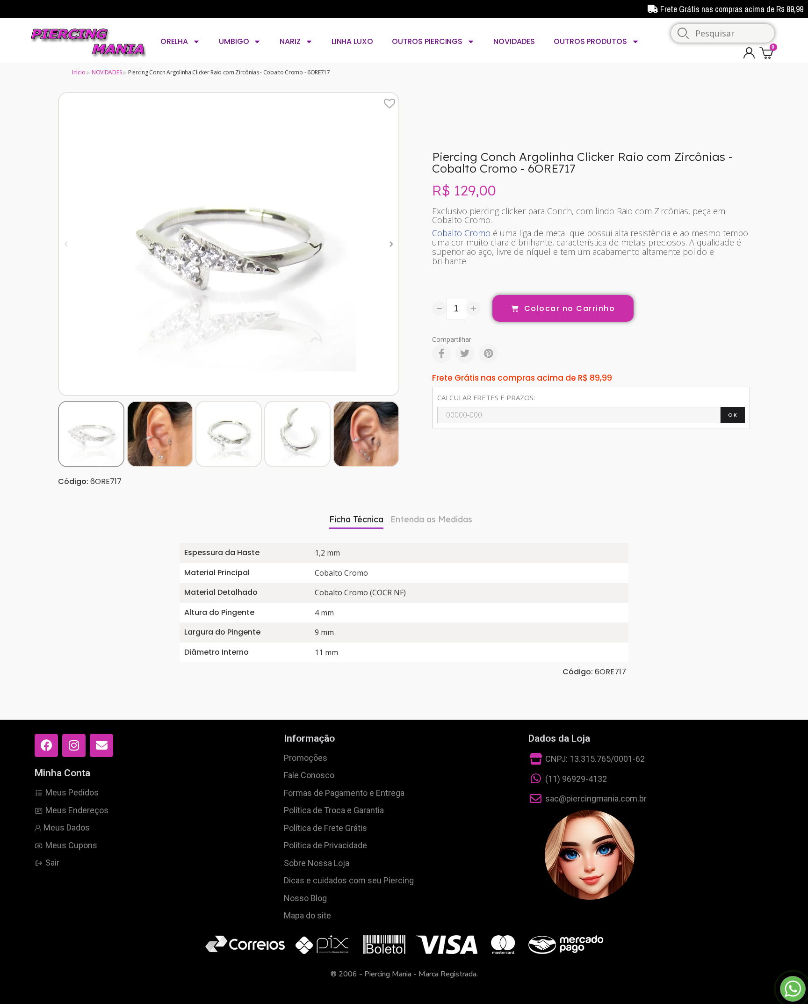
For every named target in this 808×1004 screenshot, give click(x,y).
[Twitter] (464, 353)
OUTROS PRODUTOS (590, 41)
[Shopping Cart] (768, 52)
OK (732, 415)
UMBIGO (234, 41)
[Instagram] (74, 745)
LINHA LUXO (352, 41)
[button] (66, 243)
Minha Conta (62, 773)
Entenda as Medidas (431, 519)
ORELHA (174, 41)
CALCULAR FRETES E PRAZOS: (486, 397)
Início (78, 72)
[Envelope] (101, 745)
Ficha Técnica (356, 519)
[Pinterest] (488, 353)
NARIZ (290, 41)
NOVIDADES (514, 41)
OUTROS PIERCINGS (427, 41)
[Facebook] (441, 353)
